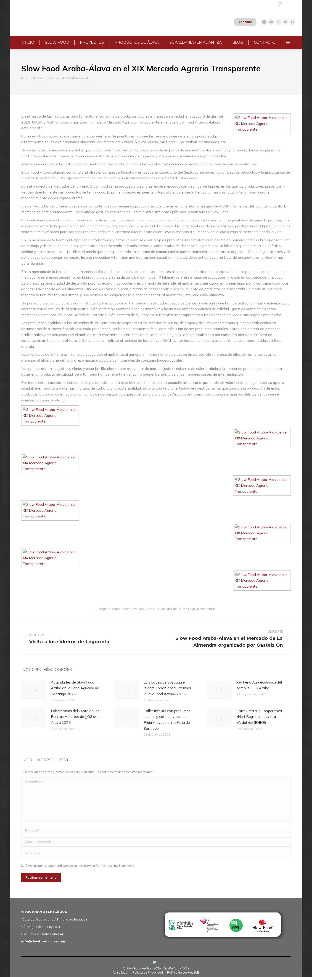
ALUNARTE (181, 968)
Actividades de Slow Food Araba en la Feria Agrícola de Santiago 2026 (75, 688)
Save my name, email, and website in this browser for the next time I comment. (79, 865)
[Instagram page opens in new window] (264, 22)
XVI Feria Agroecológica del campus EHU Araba (259, 685)
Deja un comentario (202, 609)
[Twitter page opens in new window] (285, 22)
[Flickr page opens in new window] (292, 22)
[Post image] (33, 690)
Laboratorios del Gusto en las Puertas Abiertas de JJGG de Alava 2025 (75, 716)
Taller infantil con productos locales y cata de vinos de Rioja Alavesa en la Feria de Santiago (167, 719)
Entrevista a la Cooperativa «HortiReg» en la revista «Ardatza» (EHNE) (259, 716)
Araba (116, 609)
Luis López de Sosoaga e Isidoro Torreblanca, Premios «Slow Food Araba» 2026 (167, 688)
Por (139, 609)
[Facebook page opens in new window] (278, 22)
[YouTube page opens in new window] (271, 22)
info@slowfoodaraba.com (43, 941)
